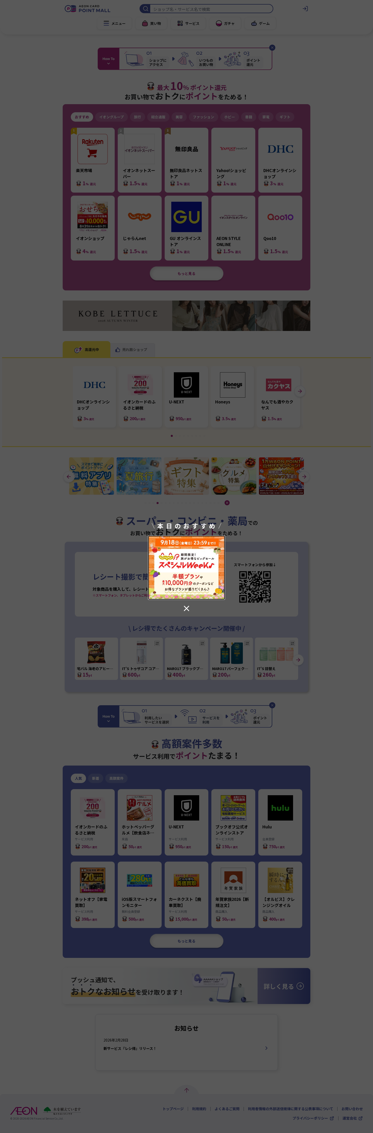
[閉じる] (186, 608)
